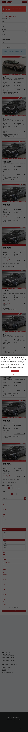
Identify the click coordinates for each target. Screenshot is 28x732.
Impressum (14, 374)
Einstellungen (23, 371)
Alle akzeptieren (15, 371)
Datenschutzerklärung (6, 374)
